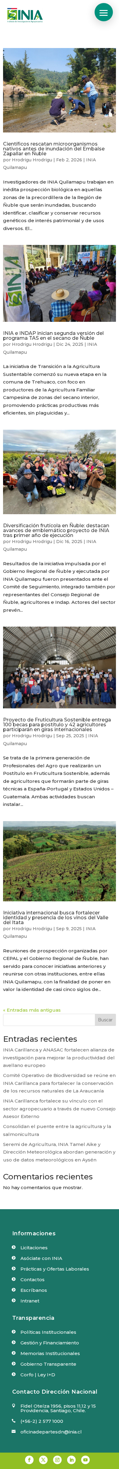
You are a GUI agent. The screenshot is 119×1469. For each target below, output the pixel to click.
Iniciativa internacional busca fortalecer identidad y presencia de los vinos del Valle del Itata (55, 917)
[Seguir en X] (43, 1460)
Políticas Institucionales (48, 1332)
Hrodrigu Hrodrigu (32, 160)
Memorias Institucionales (50, 1353)
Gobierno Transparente (48, 1364)
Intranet (29, 1301)
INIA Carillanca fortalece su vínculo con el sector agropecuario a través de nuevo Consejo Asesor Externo (59, 1108)
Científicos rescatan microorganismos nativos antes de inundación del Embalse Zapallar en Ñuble (54, 149)
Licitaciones (34, 1248)
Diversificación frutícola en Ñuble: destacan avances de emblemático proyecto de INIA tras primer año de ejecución (56, 530)
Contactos (32, 1279)
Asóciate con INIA (41, 1258)
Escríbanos (33, 1290)
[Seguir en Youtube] (85, 1460)
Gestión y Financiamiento (49, 1343)
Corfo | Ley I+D (37, 1375)
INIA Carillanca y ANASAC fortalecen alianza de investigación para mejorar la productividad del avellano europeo (59, 1057)
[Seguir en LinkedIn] (71, 1460)
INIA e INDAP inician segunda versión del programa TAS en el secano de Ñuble (53, 335)
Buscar (105, 1020)
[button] (104, 12)
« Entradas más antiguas (32, 1010)
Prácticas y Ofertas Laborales (54, 1269)
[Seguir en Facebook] (29, 1460)
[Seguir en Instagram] (57, 1460)
